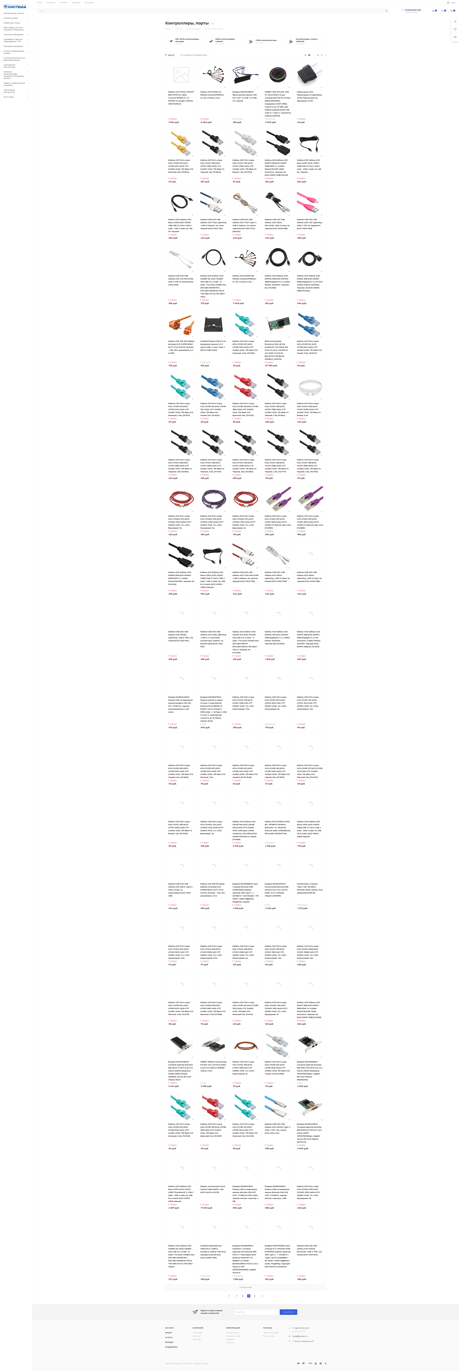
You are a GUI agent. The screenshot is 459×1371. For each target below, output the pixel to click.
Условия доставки (233, 1336)
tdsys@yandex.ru (300, 1336)
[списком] (321, 55)
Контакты (196, 1336)
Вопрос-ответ (269, 1336)
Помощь (267, 1328)
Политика (230, 1343)
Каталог (169, 1328)
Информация (233, 1328)
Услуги (168, 1337)
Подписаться (289, 1312)
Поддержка (171, 1347)
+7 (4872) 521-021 (412, 10)
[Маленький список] (305, 55)
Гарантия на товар (270, 1333)
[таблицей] (325, 55)
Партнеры (197, 1339)
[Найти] (386, 10)
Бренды (169, 1342)
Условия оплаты (232, 1333)
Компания (198, 1328)
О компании (197, 1333)
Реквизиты (230, 1339)
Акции (168, 1333)
